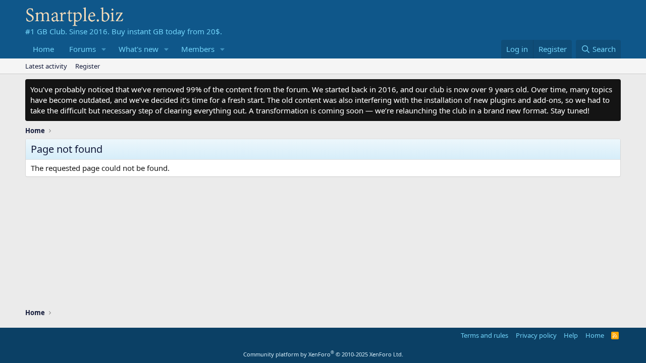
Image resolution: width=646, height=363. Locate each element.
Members (197, 49)
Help (571, 335)
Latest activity (46, 66)
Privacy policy (536, 335)
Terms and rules (484, 335)
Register (87, 66)
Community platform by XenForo (323, 354)
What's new (138, 49)
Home (43, 49)
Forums (82, 49)
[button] (104, 49)
